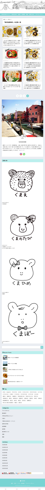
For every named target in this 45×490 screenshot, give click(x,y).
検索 (42, 347)
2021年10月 (5, 468)
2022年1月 (4, 460)
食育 (20, 402)
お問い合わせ (31, 14)
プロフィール (21, 150)
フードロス (17, 394)
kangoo (9, 392)
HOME (23, 481)
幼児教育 (23, 14)
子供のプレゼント (29, 396)
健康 (4, 396)
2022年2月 (4, 458)
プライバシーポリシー (39, 14)
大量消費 (14, 396)
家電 (10, 398)
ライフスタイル (24, 394)
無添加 (40, 398)
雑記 (27, 14)
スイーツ (40, 392)
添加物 (31, 398)
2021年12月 (5, 463)
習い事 (24, 400)
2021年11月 (5, 465)
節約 (11, 400)
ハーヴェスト (5, 394)
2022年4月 (4, 455)
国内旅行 (9, 396)
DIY (4, 392)
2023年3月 (4, 444)
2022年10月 (5, 450)
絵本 (15, 400)
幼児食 (19, 14)
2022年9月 (4, 452)
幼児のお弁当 (14, 14)
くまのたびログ (22, 12)
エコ (19, 392)
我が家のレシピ (5, 431)
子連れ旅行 (5, 398)
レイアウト (30, 394)
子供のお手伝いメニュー (5, 14)
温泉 (35, 398)
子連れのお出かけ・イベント (8, 421)
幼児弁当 (15, 398)
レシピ (36, 394)
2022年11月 (5, 447)
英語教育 (29, 400)
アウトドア (14, 392)
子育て (36, 396)
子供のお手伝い (21, 396)
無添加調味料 (6, 400)
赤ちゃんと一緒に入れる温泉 (8, 402)
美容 (19, 400)
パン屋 (11, 394)
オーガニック (25, 392)
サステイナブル (33, 392)
